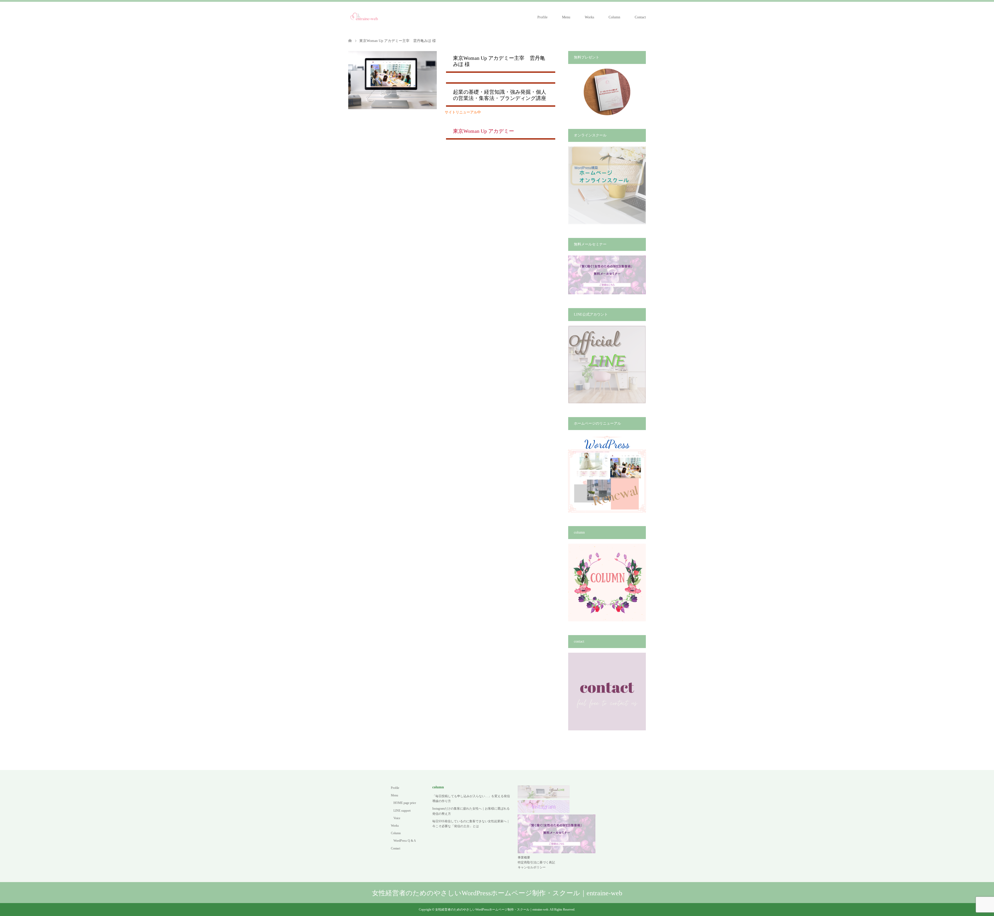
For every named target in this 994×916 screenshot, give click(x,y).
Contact (640, 17)
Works (589, 17)
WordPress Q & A (404, 840)
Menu (566, 17)
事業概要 (524, 857)
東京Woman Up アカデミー (483, 131)
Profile (542, 17)
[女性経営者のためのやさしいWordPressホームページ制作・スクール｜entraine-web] (364, 17)
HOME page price (404, 803)
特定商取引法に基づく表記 (536, 862)
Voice (396, 818)
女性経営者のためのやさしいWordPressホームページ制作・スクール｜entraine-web (497, 893)
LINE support (402, 810)
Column (614, 17)
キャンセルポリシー (532, 867)
